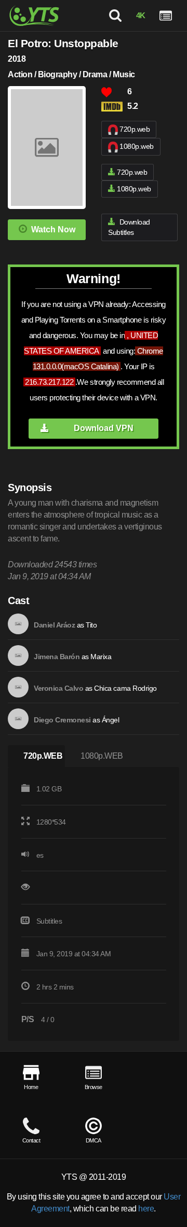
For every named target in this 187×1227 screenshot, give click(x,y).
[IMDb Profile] (18, 624)
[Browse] (166, 15)
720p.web (134, 129)
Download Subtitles (129, 227)
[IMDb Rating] (114, 107)
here (146, 1208)
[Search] (115, 15)
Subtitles (49, 921)
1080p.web (136, 146)
